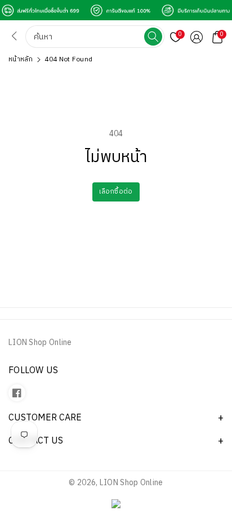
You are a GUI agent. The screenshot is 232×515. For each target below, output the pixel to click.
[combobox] (86, 36)
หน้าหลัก (20, 59)
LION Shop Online (131, 482)
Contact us (35, 441)
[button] (217, 37)
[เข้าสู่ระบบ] (197, 37)
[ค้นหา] (153, 37)
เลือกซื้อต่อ (115, 191)
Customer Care (45, 418)
